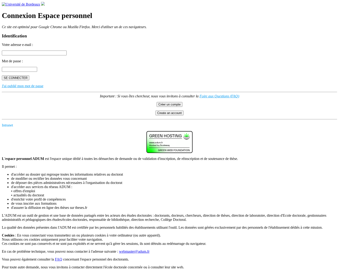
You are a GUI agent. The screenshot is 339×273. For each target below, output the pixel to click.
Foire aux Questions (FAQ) (219, 96)
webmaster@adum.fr (134, 251)
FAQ (58, 259)
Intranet (7, 125)
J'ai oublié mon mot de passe (22, 86)
